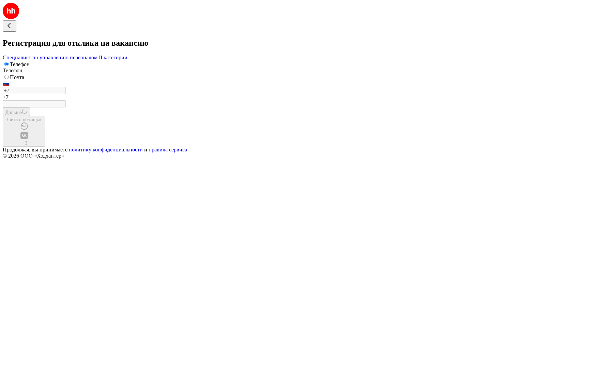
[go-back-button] (9, 26)
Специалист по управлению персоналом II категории (65, 57)
